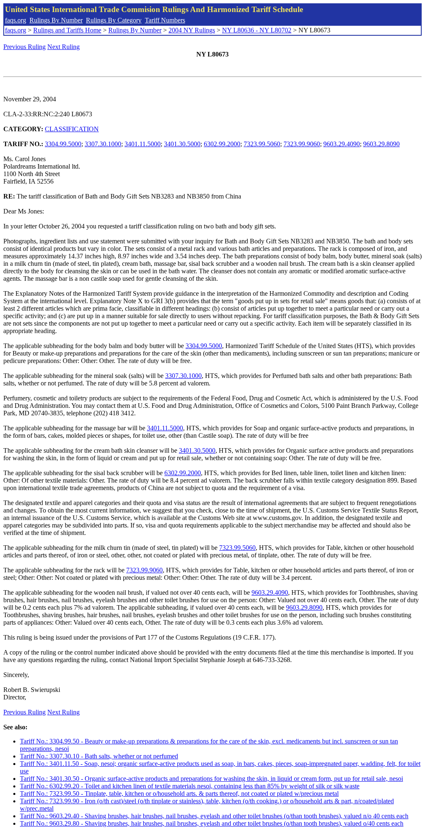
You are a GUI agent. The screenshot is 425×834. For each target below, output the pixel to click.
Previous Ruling (24, 46)
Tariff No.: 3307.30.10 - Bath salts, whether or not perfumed (99, 756)
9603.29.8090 (381, 143)
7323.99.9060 (301, 143)
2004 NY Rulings (192, 30)
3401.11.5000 (143, 143)
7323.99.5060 (262, 143)
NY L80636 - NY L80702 (256, 30)
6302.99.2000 (222, 143)
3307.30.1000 (103, 143)
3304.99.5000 (63, 143)
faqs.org (15, 20)
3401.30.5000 (182, 143)
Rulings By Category (114, 20)
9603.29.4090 (341, 143)
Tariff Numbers (165, 20)
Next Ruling (63, 46)
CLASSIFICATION (72, 128)
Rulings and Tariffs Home (67, 30)
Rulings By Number (56, 20)
